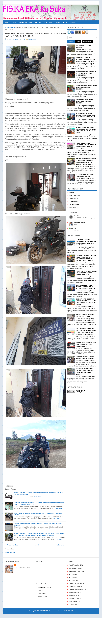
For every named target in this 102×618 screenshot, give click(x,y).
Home (7, 22)
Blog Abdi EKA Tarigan (44, 587)
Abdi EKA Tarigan (79, 222)
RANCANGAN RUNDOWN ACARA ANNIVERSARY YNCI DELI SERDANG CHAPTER (86, 344)
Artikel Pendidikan (74, 565)
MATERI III (72, 580)
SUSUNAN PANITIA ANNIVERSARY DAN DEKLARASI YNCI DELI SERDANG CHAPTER (86, 272)
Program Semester (74, 586)
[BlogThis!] (8, 486)
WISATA (12, 27)
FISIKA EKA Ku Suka (46, 611)
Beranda (36, 545)
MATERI (71, 574)
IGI (72, 611)
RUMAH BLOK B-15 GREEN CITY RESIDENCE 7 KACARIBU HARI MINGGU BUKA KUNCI (35, 34)
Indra (75, 228)
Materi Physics (73, 207)
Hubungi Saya (61, 22)
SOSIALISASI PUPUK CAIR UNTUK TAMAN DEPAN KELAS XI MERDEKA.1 (86, 87)
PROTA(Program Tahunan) (76, 589)
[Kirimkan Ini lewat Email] (7, 486)
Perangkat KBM (25, 22)
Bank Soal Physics (74, 195)
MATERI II (72, 577)
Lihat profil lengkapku (22, 567)
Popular (71, 41)
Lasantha (41, 615)
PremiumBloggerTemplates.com (52, 615)
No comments (32, 39)
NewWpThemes (25, 615)
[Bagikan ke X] (10, 486)
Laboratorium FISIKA (75, 571)
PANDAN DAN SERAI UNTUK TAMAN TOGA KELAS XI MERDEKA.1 (84, 101)
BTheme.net (63, 615)
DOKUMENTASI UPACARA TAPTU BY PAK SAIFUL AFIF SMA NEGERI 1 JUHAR (86, 73)
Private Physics (73, 201)
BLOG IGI (40, 590)
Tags (78, 41)
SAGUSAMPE (73, 595)
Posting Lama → (60, 545)
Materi (38, 22)
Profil (14, 22)
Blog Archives (87, 41)
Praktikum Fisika (74, 204)
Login (72, 22)
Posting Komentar (10, 552)
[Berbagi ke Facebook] (12, 486)
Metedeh (76, 216)
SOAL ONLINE (73, 601)
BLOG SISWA (42, 593)
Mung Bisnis (76, 615)
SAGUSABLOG (42, 596)
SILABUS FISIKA (74, 598)
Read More (37, 496)
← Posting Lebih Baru (11, 545)
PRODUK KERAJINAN (75, 583)
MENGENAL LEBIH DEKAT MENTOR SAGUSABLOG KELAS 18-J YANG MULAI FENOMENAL (86, 115)
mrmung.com (83, 615)
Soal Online (48, 22)
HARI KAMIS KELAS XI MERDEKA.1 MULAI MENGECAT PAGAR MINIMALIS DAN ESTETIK (86, 59)
